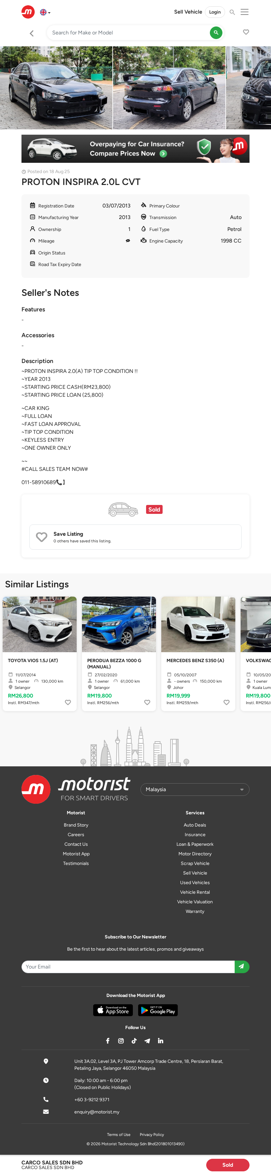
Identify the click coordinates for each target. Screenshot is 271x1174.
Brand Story (76, 825)
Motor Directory (195, 854)
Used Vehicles (195, 882)
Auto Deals (195, 825)
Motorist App (76, 854)
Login (215, 12)
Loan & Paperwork (194, 844)
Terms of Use (119, 1134)
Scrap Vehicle (195, 863)
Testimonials (76, 863)
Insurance (195, 834)
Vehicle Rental (195, 892)
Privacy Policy (152, 1134)
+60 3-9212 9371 (91, 1100)
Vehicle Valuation (195, 902)
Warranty (195, 911)
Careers (76, 834)
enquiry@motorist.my (96, 1112)
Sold (227, 1165)
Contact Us (76, 844)
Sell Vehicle (188, 12)
